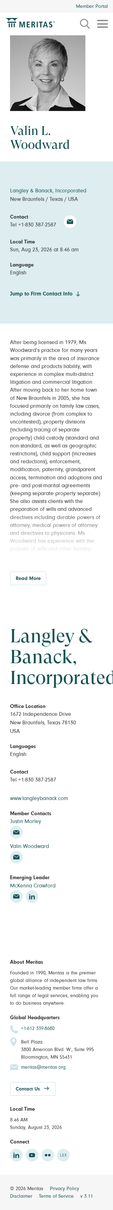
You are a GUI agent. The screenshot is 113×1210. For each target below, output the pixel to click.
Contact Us (28, 1088)
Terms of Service (57, 1196)
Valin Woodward (29, 846)
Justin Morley (25, 821)
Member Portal (92, 6)
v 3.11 (86, 1196)
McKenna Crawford (33, 886)
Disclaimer (22, 1196)
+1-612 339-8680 (38, 1028)
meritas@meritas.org (43, 1067)
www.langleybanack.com (39, 798)
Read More (28, 578)
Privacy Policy (64, 1188)
